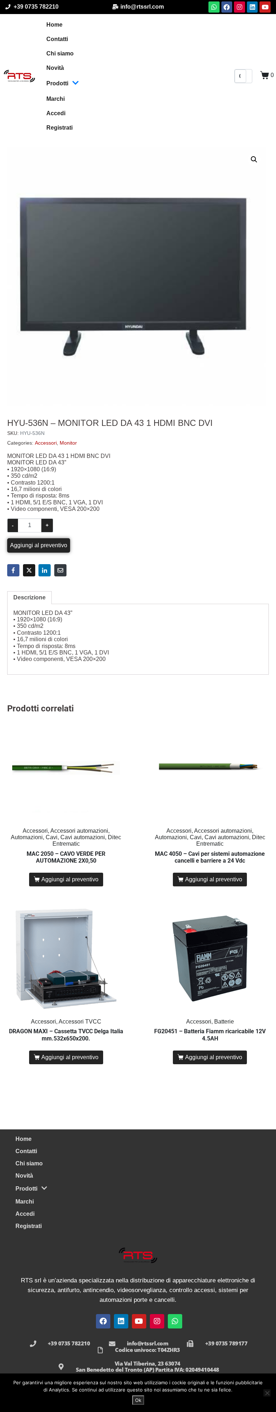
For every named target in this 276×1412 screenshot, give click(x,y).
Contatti (57, 39)
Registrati (59, 128)
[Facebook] (227, 7)
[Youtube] (265, 7)
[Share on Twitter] (29, 570)
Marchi (55, 99)
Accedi (55, 113)
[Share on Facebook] (13, 570)
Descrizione (29, 597)
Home (54, 25)
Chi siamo (60, 53)
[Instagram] (239, 7)
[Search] (249, 76)
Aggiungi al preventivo (38, 545)
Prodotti (57, 83)
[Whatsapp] (214, 7)
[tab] (29, 597)
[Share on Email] (60, 570)
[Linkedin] (252, 7)
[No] (267, 1393)
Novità (55, 68)
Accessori (46, 443)
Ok (138, 1400)
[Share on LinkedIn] (44, 570)
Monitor (68, 443)
